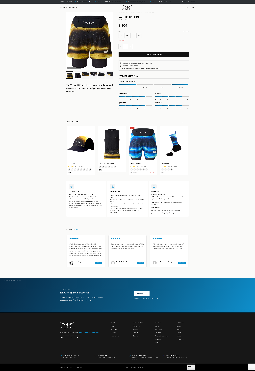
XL (139, 36)
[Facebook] (67, 337)
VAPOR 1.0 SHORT (135, 164)
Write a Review (123, 20)
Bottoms (114, 329)
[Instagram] (62, 337)
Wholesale (141, 367)
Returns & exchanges (161, 336)
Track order (191, 1)
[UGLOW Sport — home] (127, 7)
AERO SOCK (165, 164)
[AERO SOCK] (174, 144)
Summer (135, 336)
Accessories (115, 336)
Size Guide (186, 31)
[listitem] (69, 75)
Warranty (158, 339)
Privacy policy (154, 298)
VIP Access (180, 339)
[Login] (187, 7)
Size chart (158, 332)
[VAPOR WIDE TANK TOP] (112, 144)
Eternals (135, 329)
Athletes (179, 332)
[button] (66, 270)
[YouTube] (72, 337)
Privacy (127, 367)
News (178, 329)
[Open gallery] (89, 41)
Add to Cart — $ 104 (153, 54)
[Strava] (77, 337)
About (179, 326)
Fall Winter (136, 326)
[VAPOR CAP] (81, 144)
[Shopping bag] (193, 7)
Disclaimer (134, 367)
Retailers (179, 336)
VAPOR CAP (71, 164)
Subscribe (141, 293)
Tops (112, 326)
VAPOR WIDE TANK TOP (106, 164)
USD (189, 366)
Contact (157, 326)
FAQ (156, 342)
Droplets (136, 332)
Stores (184, 1)
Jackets (113, 332)
